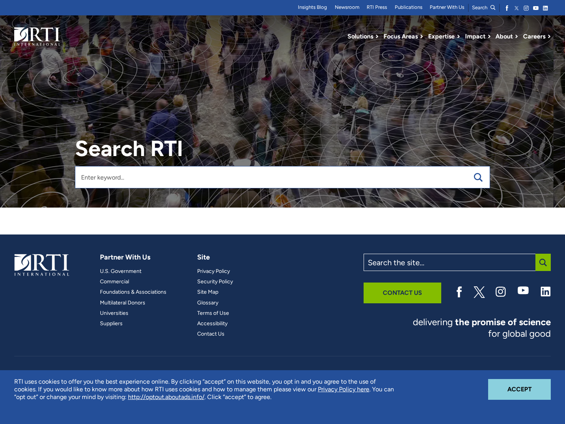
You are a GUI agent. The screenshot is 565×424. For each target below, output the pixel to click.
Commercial (114, 281)
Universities (114, 313)
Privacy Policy (213, 271)
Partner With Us (447, 7)
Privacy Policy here (343, 389)
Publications (408, 7)
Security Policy (215, 281)
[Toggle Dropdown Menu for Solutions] (377, 36)
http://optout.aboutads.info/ (166, 397)
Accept (529, 389)
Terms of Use (213, 313)
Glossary (207, 303)
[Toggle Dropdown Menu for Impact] (489, 36)
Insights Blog (312, 7)
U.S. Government (120, 271)
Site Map (207, 292)
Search (480, 7)
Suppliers (111, 323)
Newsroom (347, 7)
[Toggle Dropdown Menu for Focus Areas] (421, 36)
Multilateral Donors (122, 303)
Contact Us (210, 334)
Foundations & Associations (133, 292)
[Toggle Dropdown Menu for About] (516, 36)
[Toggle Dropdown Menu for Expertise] (458, 36)
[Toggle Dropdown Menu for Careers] (549, 36)
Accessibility (212, 323)
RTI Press (377, 7)
